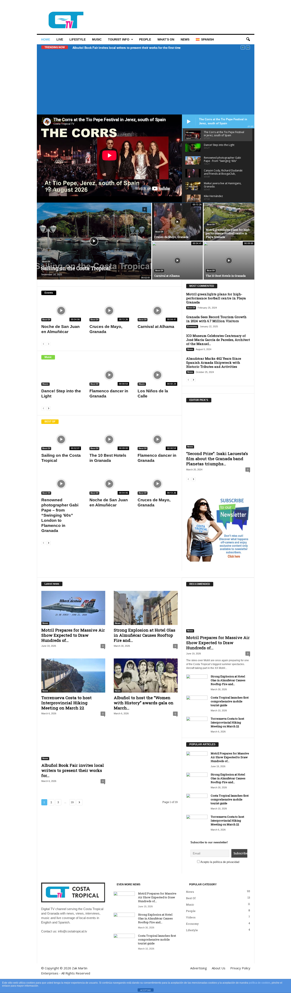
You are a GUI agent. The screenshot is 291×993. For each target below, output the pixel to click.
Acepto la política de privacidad (219, 862)
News (185, 39)
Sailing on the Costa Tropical (76, 268)
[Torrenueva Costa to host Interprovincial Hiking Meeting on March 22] (73, 675)
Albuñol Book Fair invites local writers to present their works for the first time (126, 47)
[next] (248, 47)
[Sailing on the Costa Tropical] (94, 241)
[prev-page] (43, 344)
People (145, 39)
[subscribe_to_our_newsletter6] (218, 528)
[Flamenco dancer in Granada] (109, 375)
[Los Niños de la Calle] (157, 375)
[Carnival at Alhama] (177, 261)
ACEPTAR (145, 990)
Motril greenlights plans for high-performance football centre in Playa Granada (228, 233)
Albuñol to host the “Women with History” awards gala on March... (143, 702)
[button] (248, 39)
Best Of (46, 261)
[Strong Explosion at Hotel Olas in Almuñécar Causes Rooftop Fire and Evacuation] (146, 608)
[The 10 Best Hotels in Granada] (229, 261)
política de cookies (259, 982)
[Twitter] (244, 5)
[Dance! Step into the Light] (61, 375)
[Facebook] (231, 5)
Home (45, 39)
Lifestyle (77, 39)
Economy (192, 326)
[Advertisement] (145, 81)
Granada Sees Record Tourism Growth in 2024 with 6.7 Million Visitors (216, 319)
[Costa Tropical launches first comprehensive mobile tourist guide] (196, 704)
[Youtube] (251, 5)
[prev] (243, 47)
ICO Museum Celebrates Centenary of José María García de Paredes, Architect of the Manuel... (218, 339)
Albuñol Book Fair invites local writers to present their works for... (72, 770)
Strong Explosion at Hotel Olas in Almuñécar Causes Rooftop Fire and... (144, 635)
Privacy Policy (150, 5)
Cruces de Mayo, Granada (171, 237)
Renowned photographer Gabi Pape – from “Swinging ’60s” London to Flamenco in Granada (59, 515)
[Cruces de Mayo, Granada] (177, 222)
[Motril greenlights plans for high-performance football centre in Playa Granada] (229, 222)
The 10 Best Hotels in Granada (226, 276)
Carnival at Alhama (167, 276)
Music (97, 39)
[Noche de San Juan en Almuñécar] (61, 310)
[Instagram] (238, 5)
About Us (131, 5)
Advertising (114, 5)
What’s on (165, 39)
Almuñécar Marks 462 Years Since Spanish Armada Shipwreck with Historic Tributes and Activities (213, 362)
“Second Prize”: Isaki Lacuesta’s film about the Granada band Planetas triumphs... (217, 458)
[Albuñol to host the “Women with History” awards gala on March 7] (146, 675)
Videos (191, 917)
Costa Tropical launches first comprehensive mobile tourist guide (230, 701)
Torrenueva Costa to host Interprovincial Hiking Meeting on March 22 (66, 702)
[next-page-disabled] (48, 344)
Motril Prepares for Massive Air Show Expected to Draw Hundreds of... (73, 635)
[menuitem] (205, 39)
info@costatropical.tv (72, 931)
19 (72, 802)
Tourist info (118, 39)
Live (59, 39)
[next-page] (48, 408)
